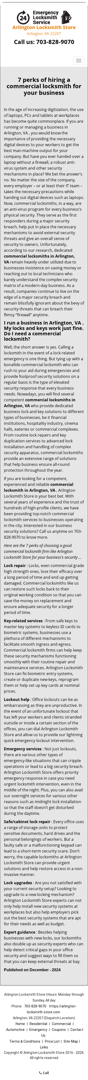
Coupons (59, 1030)
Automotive (15, 1030)
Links (44, 1047)
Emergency (38, 1030)
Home (20, 1024)
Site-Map (71, 1041)
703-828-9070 (55, 42)
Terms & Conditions (24, 1041)
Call (45, 1072)
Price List (52, 1041)
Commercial (61, 1024)
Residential (38, 1024)
